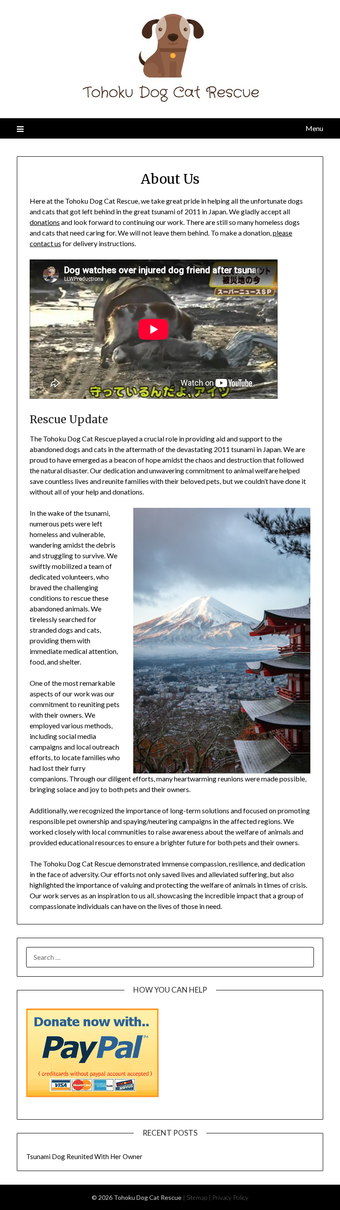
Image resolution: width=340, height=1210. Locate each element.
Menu (314, 128)
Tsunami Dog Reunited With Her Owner (84, 1156)
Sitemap (196, 1197)
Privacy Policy (230, 1197)
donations (45, 222)
